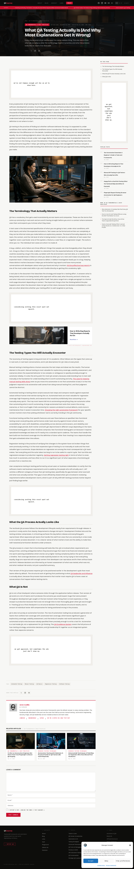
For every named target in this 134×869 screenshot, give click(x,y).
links (61, 3)
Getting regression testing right (56, 455)
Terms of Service (111, 841)
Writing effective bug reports (78, 265)
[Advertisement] (69, 84)
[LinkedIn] (102, 3)
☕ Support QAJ (9, 844)
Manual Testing (29, 684)
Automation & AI (73, 839)
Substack (44, 850)
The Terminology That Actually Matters (113, 66)
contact (54, 3)
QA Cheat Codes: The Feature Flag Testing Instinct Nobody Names (86, 7)
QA (8, 3)
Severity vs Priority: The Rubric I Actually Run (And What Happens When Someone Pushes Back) (36, 7)
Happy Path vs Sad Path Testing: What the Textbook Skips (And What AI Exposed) (115, 184)
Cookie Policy (101, 865)
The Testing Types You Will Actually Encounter (112, 70)
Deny (106, 861)
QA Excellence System (62, 624)
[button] (130, 845)
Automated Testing (16, 684)
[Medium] (112, 3)
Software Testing (64, 684)
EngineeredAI (32, 718)
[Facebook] (99, 3)
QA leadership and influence (81, 573)
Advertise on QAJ (111, 833)
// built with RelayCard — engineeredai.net (79, 345)
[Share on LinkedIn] (35, 50)
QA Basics (39, 684)
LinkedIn (22, 718)
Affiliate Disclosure (112, 839)
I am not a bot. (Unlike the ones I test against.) (27, 810)
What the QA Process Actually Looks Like (113, 73)
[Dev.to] (109, 3)
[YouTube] (105, 3)
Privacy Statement (111, 865)
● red (120, 3)
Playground (45, 844)
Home (26, 20)
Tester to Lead (73, 833)
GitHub (42, 718)
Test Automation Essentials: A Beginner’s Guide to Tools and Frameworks (113, 155)
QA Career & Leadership (75, 836)
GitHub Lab (45, 847)
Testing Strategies (74, 841)
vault (69, 3)
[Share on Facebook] (39, 50)
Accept (90, 861)
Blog (43, 836)
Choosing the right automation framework (61, 410)
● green (127, 3)
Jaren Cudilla (24, 705)
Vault (43, 842)
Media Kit (109, 836)
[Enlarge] (90, 161)
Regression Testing (51, 684)
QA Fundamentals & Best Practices (39, 20)
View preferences (123, 861)
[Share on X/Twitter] (31, 50)
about (40, 3)
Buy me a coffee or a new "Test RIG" (58, 718)
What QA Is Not (106, 76)
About (44, 833)
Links (43, 839)
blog (46, 3)
